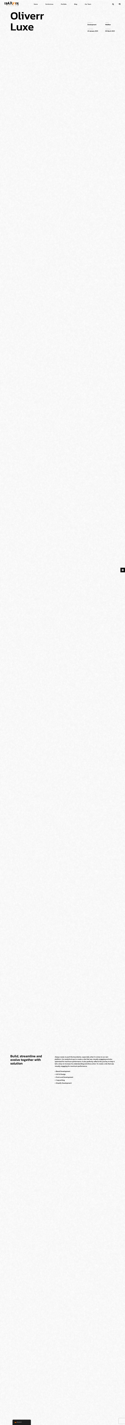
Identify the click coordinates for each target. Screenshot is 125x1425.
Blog (75, 4)
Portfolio (64, 4)
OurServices (49, 4)
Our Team (88, 4)
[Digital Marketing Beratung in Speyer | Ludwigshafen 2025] (11, 4)
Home (36, 4)
